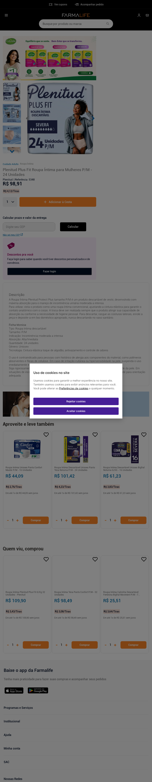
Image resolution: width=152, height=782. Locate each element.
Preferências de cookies (73, 388)
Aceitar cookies (76, 411)
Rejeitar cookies (76, 401)
